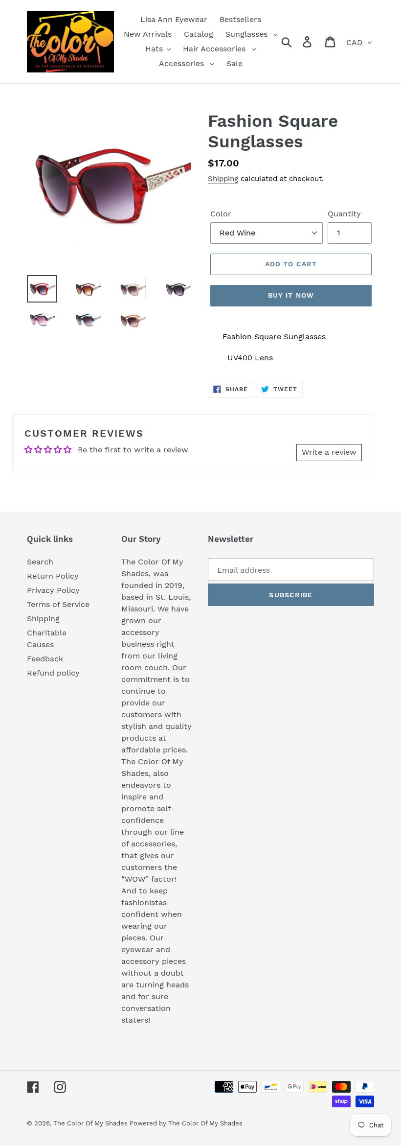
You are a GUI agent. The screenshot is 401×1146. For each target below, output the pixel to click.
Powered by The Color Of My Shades (186, 1123)
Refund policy (53, 673)
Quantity (344, 213)
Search (40, 561)
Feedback (45, 658)
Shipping (223, 178)
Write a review (329, 452)
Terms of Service (58, 604)
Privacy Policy (53, 590)
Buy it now (291, 295)
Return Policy (53, 576)
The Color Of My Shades (91, 1123)
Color (220, 213)
